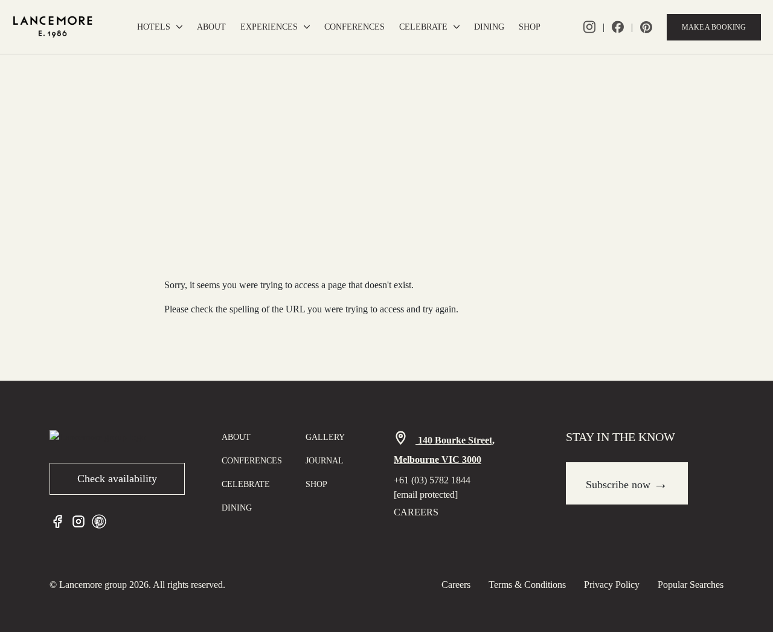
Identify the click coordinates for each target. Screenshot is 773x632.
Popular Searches (690, 584)
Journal (325, 460)
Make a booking (714, 27)
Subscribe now (627, 483)
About (211, 26)
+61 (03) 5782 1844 (432, 480)
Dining (489, 26)
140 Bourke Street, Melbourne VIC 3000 (444, 450)
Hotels (153, 26)
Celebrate (423, 26)
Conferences (354, 26)
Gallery (325, 437)
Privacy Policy (612, 584)
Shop (529, 26)
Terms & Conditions (527, 584)
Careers (416, 512)
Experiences (269, 26)
